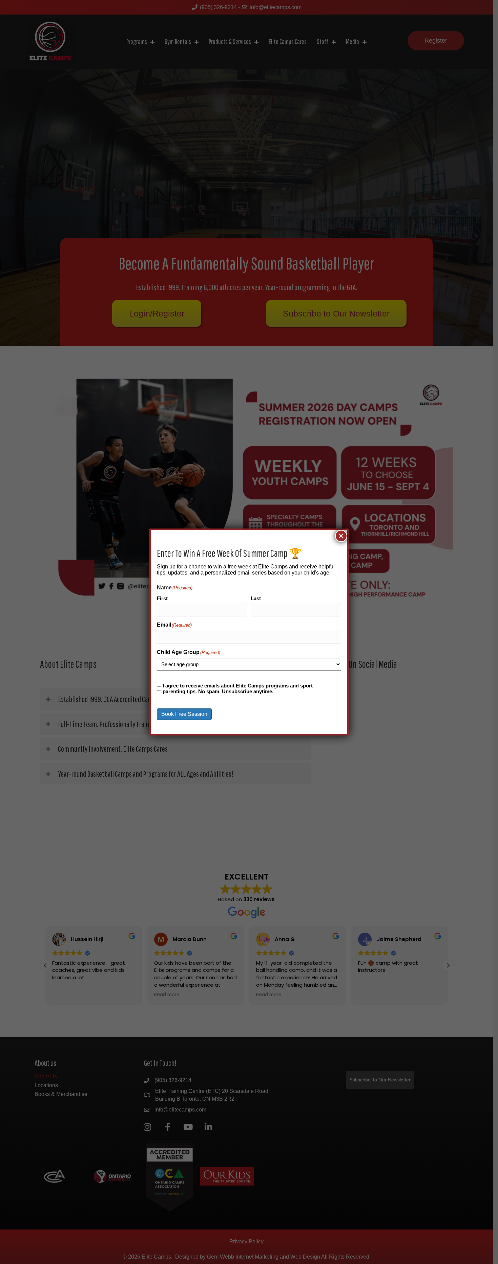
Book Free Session (184, 714)
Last (256, 598)
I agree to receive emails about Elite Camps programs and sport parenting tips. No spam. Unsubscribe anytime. (238, 688)
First (162, 598)
